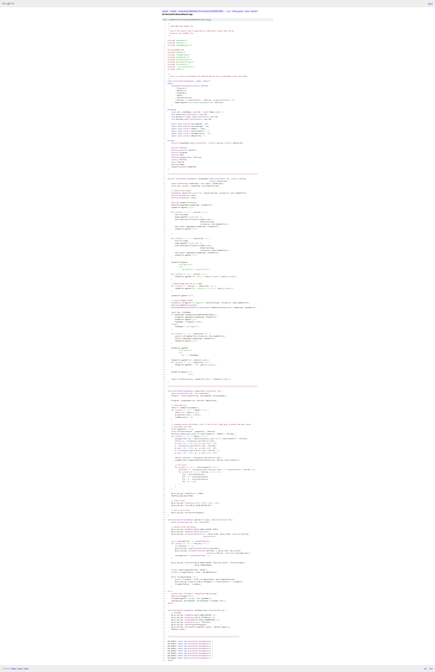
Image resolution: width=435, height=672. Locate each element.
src (228, 11)
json (431, 668)
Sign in (430, 3)
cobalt (165, 11)
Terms (26, 668)
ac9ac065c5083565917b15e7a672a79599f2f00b (200, 11)
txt (425, 668)
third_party (237, 11)
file (208, 20)
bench (254, 11)
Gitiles (13, 668)
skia (247, 11)
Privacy (19, 668)
